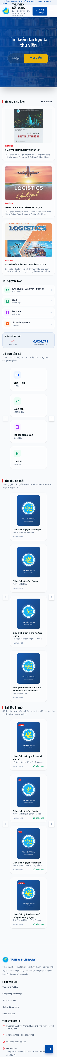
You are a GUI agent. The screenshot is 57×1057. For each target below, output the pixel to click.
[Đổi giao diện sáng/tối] (28, 11)
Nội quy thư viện (9, 1000)
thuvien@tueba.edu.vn (16, 1042)
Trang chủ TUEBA (10, 987)
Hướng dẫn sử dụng (10, 1007)
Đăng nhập (41, 11)
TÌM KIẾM (36, 58)
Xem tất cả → (48, 101)
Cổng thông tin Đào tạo (12, 993)
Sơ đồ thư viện (8, 1014)
